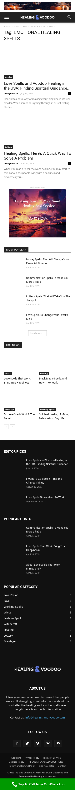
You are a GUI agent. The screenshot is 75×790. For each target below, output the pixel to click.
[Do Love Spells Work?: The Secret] (20, 400)
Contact (62, 765)
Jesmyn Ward (11, 93)
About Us (16, 757)
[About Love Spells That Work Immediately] (13, 569)
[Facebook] (17, 743)
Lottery (8, 147)
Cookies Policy (16, 761)
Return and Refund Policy (22, 765)
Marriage (9, 409)
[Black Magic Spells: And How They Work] (55, 364)
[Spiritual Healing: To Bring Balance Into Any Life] (55, 400)
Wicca (8, 373)
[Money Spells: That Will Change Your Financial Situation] (13, 264)
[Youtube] (58, 743)
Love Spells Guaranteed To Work (45, 497)
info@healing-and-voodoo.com (45, 717)
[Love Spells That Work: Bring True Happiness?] (20, 364)
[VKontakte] (48, 743)
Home (7, 26)
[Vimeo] (37, 743)
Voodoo (8, 77)
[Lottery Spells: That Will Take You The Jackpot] (13, 301)
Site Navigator (46, 765)
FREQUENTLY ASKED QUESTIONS (45, 761)
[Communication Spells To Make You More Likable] (13, 282)
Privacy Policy (32, 757)
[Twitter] (27, 743)
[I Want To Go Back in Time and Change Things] (13, 483)
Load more (36, 333)
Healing (44, 373)
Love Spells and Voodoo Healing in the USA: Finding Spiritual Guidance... (37, 86)
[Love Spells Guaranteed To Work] (13, 502)
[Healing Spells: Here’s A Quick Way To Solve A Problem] (37, 132)
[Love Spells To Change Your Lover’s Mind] (13, 319)
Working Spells (47, 409)
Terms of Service (52, 757)
